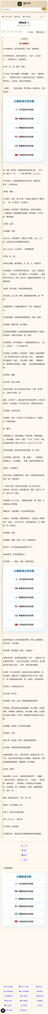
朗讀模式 (25, 43)
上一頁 (25, 845)
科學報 (25, 1005)
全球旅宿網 (9, 991)
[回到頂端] (3, 1010)
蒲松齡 (18, 16)
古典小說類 (8, 16)
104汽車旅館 (25, 991)
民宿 (40, 1005)
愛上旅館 (9, 1010)
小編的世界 (9, 996)
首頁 (24, 850)
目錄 (25, 855)
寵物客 (41, 991)
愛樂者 (40, 1001)
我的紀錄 (41, 32)
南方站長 (9, 1001)
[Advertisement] (24, 956)
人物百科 (9, 1005)
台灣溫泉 (25, 1001)
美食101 (40, 987)
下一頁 (23, 860)
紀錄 (31, 32)
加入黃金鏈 (9, 987)
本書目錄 (28, 16)
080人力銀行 (25, 987)
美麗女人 (24, 1010)
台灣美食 (25, 996)
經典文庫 (40, 996)
